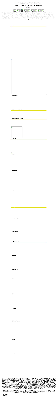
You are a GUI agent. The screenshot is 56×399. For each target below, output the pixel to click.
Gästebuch (14, 339)
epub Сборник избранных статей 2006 (37, 385)
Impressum (14, 308)
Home (13, 25)
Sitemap (6, 394)
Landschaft (14, 255)
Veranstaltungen (15, 269)
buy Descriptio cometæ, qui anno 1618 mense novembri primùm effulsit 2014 (27, 384)
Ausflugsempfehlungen (16, 241)
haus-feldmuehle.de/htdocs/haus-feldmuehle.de (11, 385)
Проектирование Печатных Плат (42, 383)
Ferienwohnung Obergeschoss (17, 118)
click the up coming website (26, 378)
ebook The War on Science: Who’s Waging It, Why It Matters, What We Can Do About (31, 381)
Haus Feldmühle (15, 95)
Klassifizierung (14, 170)
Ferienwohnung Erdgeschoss (17, 109)
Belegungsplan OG (15, 231)
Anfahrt (13, 206)
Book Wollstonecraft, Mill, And (39, 379)
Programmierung (15, 353)
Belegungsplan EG (15, 218)
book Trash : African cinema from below (20, 383)
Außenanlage (14, 138)
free (5, 386)
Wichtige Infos (14, 154)
